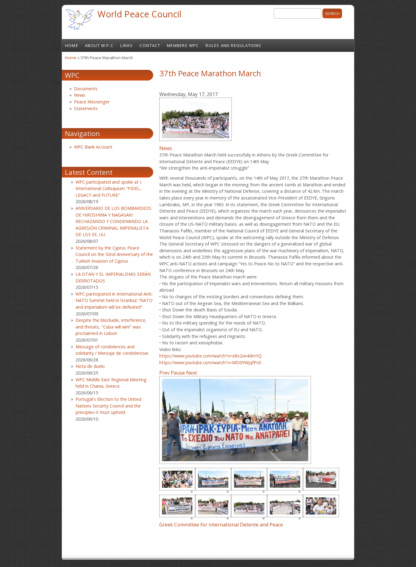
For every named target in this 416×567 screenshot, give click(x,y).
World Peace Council (139, 14)
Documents (85, 89)
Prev (164, 372)
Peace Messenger (92, 102)
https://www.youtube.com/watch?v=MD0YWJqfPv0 (210, 362)
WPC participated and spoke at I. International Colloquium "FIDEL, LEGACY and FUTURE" (109, 188)
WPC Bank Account (93, 147)
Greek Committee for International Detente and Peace (221, 524)
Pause (178, 372)
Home (71, 45)
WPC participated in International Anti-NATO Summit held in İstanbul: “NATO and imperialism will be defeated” (114, 300)
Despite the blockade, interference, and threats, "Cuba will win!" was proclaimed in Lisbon (111, 326)
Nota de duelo (90, 366)
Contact (149, 45)
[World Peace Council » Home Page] (79, 30)
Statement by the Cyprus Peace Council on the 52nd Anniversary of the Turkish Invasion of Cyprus (114, 254)
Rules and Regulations (233, 45)
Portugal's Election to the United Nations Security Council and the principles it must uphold (108, 405)
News (165, 148)
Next (191, 372)
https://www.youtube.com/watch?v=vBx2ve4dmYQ (210, 356)
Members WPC (183, 45)
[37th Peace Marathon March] (195, 141)
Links (126, 45)
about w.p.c (99, 45)
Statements (86, 108)
